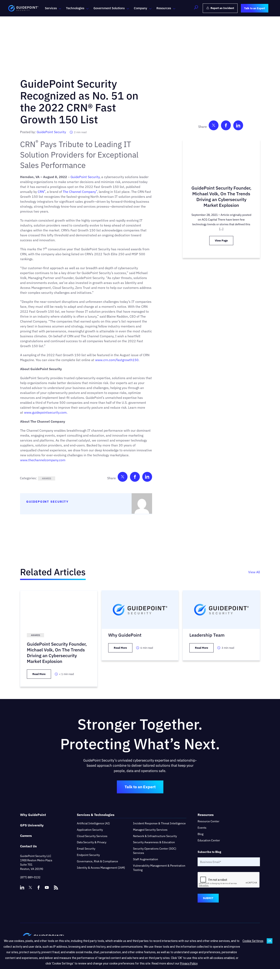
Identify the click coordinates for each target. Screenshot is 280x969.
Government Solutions (109, 8)
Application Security (90, 830)
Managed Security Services (150, 830)
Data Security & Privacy (91, 842)
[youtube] (47, 887)
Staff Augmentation (145, 859)
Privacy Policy (188, 963)
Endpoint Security (88, 855)
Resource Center (208, 821)
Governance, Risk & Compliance (97, 861)
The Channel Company (80, 192)
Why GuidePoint (33, 815)
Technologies (75, 8)
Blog (200, 834)
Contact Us (28, 846)
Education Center (209, 840)
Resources (163, 8)
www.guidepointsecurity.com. (45, 412)
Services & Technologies (95, 815)
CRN (41, 192)
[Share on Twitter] (123, 477)
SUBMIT (208, 898)
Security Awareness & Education (154, 842)
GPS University (32, 825)
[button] (196, 8)
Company (140, 8)
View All (254, 572)
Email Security (86, 848)
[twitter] (30, 887)
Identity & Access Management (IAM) (101, 867)
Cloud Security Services (92, 836)
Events (202, 827)
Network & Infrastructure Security (155, 836)
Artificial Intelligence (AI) (93, 823)
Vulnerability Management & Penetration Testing (159, 868)
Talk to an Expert (140, 786)
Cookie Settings (252, 941)
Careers (26, 836)
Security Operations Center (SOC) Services (154, 851)
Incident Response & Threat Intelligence (159, 823)
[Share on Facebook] (135, 477)
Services (51, 8)
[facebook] (38, 887)
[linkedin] (22, 887)
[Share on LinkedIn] (147, 477)
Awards (46, 478)
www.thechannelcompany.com (43, 460)
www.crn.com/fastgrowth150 (117, 360)
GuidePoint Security (51, 132)
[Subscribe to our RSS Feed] (56, 886)
